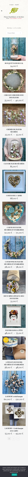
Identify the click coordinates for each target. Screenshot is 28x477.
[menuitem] (11, 5)
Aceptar (14, 474)
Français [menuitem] (11, 4)
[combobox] (14, 33)
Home (7, 18)
